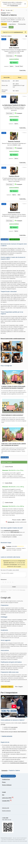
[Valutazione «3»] (8, 582)
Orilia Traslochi (14, 47)
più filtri (11, 27)
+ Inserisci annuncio (14, 239)
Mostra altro (4, 239)
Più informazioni (14, 5)
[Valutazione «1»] (3, 582)
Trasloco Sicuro (14, 176)
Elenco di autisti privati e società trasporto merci (13, 338)
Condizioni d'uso (6, 779)
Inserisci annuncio (7, 736)
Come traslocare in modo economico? (12, 415)
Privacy (4, 782)
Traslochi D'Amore (14, 212)
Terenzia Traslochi (14, 141)
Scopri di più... (22, 70)
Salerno (24, 38)
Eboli (19, 194)
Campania (3, 12)
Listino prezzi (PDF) (7, 797)
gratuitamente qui (18, 32)
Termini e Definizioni (6, 785)
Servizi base (9, 55)
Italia (4, 10)
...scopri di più (15, 21)
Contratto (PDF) (6, 800)
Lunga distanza (12, 24)
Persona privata (22, 24)
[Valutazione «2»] (5, 582)
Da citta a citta (9, 10)
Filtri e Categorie (19, 686)
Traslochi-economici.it (8, 776)
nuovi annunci (14, 727)
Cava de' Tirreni (19, 66)
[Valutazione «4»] (10, 582)
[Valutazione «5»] (13, 582)
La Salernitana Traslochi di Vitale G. (14, 105)
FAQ (3, 794)
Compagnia (4, 27)
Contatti (4, 792)
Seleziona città (10, 522)
